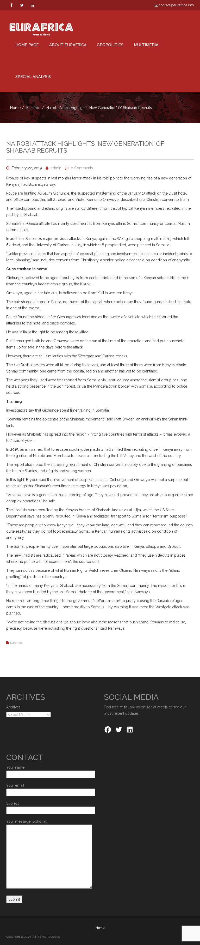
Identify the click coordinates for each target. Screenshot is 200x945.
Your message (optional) (26, 821)
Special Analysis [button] (33, 76)
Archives (13, 707)
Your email (15, 785)
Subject (12, 803)
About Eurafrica (67, 45)
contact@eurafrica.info (176, 5)
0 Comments (82, 168)
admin (56, 168)
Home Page (27, 45)
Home (15, 108)
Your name (15, 767)
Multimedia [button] (146, 45)
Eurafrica (33, 108)
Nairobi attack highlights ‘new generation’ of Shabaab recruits (85, 147)
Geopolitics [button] (110, 45)
